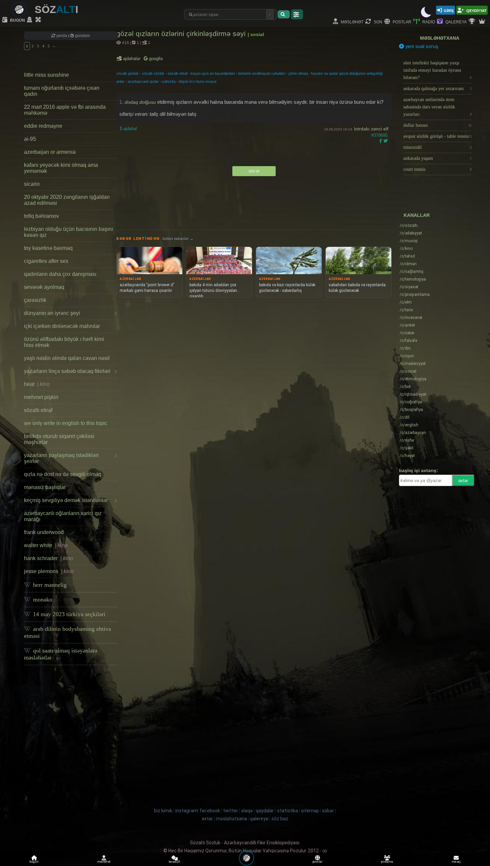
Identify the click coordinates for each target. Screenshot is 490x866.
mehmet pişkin (41, 397)
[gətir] (284, 14)
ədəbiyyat (411, 233)
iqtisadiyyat (413, 394)
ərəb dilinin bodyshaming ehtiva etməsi (67, 632)
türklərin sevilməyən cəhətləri (261, 73)
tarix (406, 310)
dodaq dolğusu (140, 102)
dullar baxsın (437, 125)
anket (407, 325)
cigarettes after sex (46, 261)
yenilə (61, 35)
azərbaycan (413, 432)
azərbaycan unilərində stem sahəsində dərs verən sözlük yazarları (437, 107)
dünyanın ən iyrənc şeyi (70, 313)
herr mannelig (49, 584)
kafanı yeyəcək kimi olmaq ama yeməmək (61, 168)
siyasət (409, 287)
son (377, 21)
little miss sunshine (46, 75)
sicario (32, 184)
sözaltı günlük (127, 73)
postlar (401, 21)
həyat (407, 455)
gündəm (82, 35)
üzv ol (254, 171)
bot (405, 386)
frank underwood (44, 532)
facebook (210, 810)
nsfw (407, 440)
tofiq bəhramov (41, 216)
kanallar (417, 215)
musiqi (409, 241)
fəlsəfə (408, 340)
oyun (407, 356)
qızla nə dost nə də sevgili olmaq (62, 474)
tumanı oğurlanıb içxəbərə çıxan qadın (61, 91)
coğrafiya (411, 402)
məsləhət (351, 21)
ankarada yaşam (437, 158)
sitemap (310, 810)
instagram (186, 810)
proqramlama (415, 294)
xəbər (407, 333)
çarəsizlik (35, 300)
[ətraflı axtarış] (297, 14)
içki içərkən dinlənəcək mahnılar (62, 326)
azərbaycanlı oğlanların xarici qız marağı (63, 516)
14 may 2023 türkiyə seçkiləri (68, 614)
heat (37, 384)
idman (408, 264)
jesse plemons (49, 571)
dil (404, 417)
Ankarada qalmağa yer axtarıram (437, 88)
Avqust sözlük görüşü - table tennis (437, 136)
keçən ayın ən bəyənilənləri (213, 73)
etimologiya (413, 379)
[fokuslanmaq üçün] (39, 20)
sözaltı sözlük (153, 73)
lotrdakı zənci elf (371, 128)
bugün (17, 20)
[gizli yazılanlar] (30, 20)
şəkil (406, 448)
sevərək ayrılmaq (44, 287)
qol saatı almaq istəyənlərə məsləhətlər (60, 654)
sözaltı (409, 225)
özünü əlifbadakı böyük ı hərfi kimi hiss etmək (64, 342)
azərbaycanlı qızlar (143, 81)
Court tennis (437, 169)
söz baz (279, 818)
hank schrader (48, 558)
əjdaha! (128, 128)
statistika (287, 810)
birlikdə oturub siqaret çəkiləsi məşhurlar (59, 439)
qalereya (455, 21)
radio (428, 21)
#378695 (379, 135)
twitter (230, 810)
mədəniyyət (413, 363)
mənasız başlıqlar (45, 487)
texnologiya (413, 279)
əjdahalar (132, 58)
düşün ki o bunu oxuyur (198, 81)
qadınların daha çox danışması (60, 274)
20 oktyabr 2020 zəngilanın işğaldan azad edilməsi (67, 200)
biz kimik (163, 810)
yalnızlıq (168, 81)
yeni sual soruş (421, 46)
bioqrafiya (411, 409)
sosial (408, 371)
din (405, 348)
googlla (155, 58)
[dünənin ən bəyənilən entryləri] (473, 21)
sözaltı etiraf (38, 410)
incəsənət (411, 317)
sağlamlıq (411, 271)
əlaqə (247, 810)
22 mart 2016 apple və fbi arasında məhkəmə (65, 110)
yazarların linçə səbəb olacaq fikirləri (70, 371)
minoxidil (437, 147)
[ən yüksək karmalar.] (483, 21)
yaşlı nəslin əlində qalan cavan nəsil (67, 358)
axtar (463, 480)
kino (406, 248)
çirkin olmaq (298, 73)
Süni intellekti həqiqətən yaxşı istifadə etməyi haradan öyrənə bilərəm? (437, 70)
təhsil (407, 256)
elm (406, 302)
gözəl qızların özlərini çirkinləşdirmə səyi (182, 33)
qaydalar (265, 810)
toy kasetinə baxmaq (48, 248)
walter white (46, 545)
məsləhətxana (439, 38)
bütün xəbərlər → (178, 239)
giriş (449, 10)
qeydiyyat (476, 10)
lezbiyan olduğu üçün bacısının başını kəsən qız (68, 232)
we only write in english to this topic (65, 423)
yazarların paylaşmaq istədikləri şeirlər (70, 458)
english (409, 425)
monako (41, 599)
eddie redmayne (43, 126)
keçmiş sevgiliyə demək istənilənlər (70, 500)
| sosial (256, 34)
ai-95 (30, 139)
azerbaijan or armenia (50, 152)
